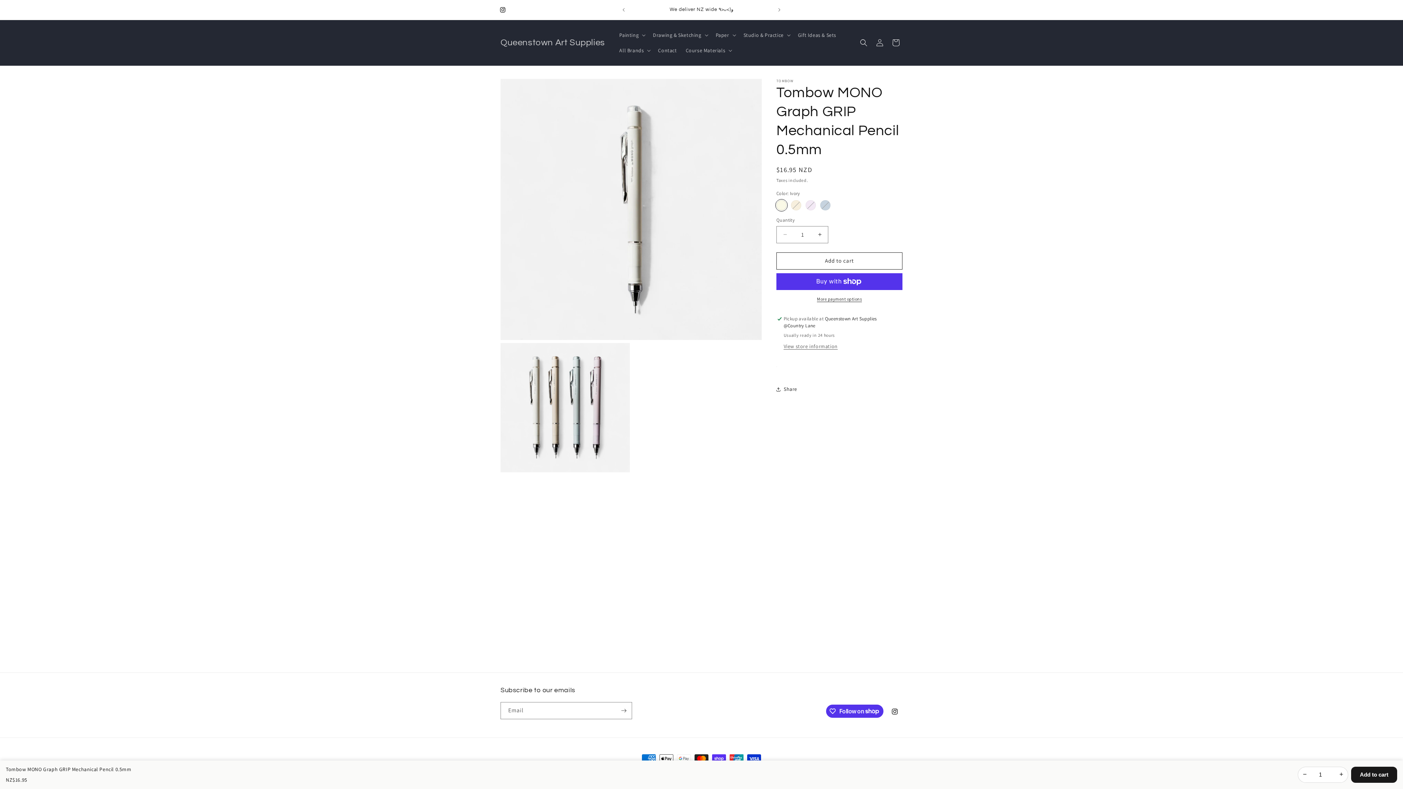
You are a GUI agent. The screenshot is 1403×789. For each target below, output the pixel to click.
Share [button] (790, 389)
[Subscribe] (624, 710)
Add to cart (1374, 774)
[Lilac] (811, 205)
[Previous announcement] (624, 10)
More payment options (839, 299)
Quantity (785, 220)
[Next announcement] (779, 10)
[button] (632, 35)
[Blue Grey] (825, 205)
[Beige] (796, 205)
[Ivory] (781, 205)
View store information (811, 346)
